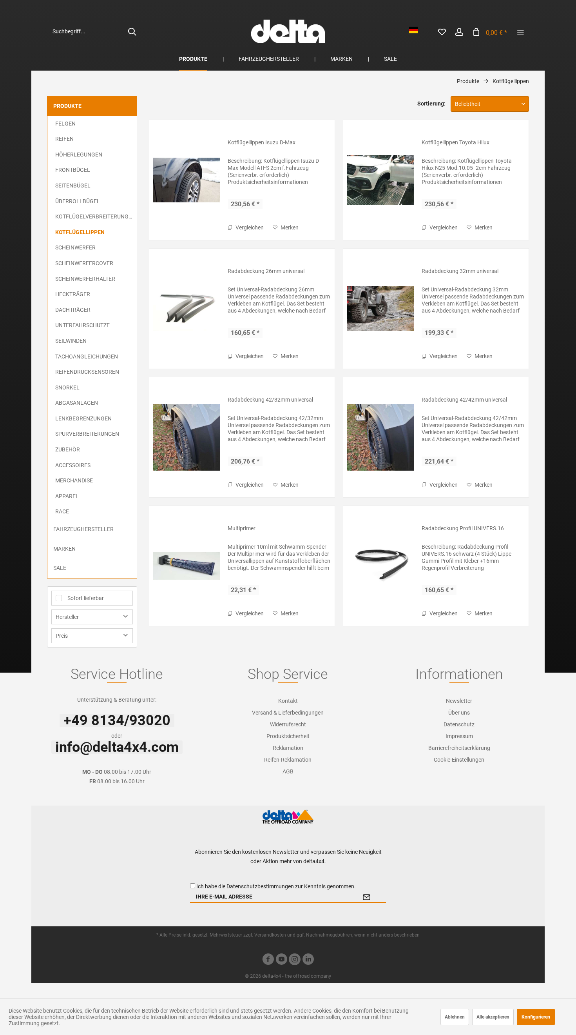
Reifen (64, 139)
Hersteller (67, 617)
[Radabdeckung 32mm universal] (380, 308)
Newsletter (459, 701)
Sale (59, 568)
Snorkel (67, 387)
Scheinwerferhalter (85, 279)
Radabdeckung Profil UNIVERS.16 (463, 528)
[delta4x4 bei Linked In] (308, 960)
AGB (288, 771)
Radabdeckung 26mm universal (266, 271)
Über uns (459, 712)
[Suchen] (132, 31)
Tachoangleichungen (86, 356)
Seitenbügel (73, 185)
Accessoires (73, 465)
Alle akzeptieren (492, 1017)
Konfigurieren (536, 1017)
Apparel (67, 496)
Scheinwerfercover (84, 263)
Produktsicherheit (288, 736)
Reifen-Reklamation (288, 760)
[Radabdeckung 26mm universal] (186, 308)
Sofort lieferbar (85, 598)
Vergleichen (249, 227)
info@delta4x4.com (117, 747)
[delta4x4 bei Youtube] (281, 960)
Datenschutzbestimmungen (260, 886)
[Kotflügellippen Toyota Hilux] (380, 180)
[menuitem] (94, 31)
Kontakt (288, 701)
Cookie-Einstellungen (459, 760)
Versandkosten (270, 935)
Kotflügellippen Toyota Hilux (455, 142)
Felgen (65, 123)
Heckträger (72, 294)
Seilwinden (71, 341)
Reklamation (288, 748)
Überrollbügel (77, 201)
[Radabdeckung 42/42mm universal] (380, 437)
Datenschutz (459, 724)
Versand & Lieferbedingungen (288, 712)
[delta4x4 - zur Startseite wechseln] (287, 31)
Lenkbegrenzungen (83, 418)
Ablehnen (455, 1017)
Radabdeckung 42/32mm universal (270, 400)
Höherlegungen (78, 154)
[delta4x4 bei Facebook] (268, 960)
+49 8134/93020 (116, 720)
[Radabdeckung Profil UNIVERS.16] (380, 566)
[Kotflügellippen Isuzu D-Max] (186, 180)
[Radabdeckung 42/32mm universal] (186, 437)
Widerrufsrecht (288, 724)
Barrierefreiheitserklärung (459, 748)
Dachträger (73, 310)
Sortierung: (431, 103)
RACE (62, 511)
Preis (62, 636)
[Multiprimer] (186, 566)
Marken (64, 549)
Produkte (67, 106)
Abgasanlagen (76, 403)
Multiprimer (241, 528)
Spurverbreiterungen (87, 434)
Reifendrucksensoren (87, 372)
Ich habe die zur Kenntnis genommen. (276, 886)
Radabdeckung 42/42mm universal (464, 400)
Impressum (459, 736)
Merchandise (74, 480)
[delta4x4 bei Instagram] (295, 960)
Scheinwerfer (75, 247)
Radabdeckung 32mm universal (460, 271)
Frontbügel (72, 170)
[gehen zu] (520, 31)
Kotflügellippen (80, 232)
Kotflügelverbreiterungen (95, 216)
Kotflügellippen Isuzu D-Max (261, 142)
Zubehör (67, 449)
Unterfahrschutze (82, 325)
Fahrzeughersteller (83, 529)
